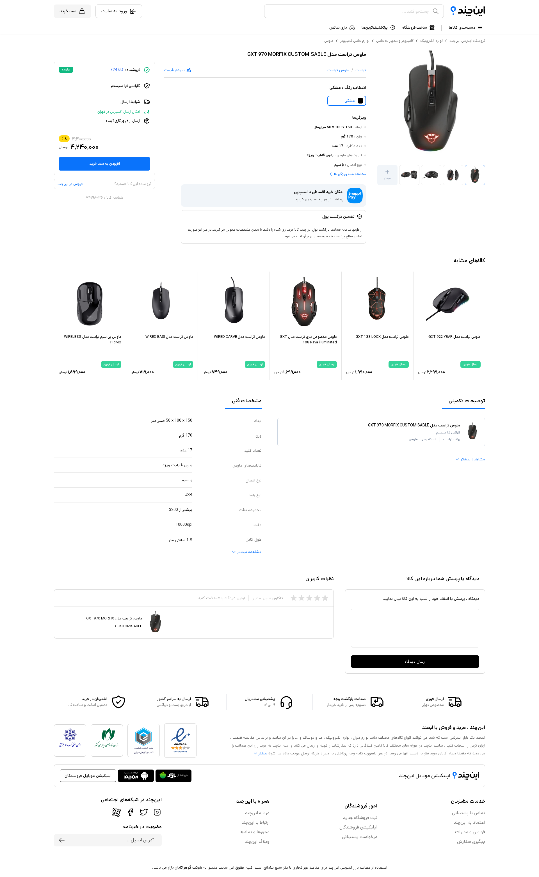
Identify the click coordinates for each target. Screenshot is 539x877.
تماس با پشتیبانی (468, 813)
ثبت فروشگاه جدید (360, 817)
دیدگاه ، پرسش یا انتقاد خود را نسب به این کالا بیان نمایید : (429, 598)
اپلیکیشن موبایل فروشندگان (88, 776)
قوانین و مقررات (470, 832)
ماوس (329, 40)
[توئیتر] (143, 812)
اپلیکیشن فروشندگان (358, 827)
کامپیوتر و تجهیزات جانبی (395, 40)
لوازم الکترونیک (431, 40)
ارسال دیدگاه (415, 661)
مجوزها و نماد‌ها (254, 832)
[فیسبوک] (130, 812)
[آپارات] (116, 812)
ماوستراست (338, 70)
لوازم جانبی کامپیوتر (354, 40)
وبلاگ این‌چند (257, 841)
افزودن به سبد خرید (104, 163)
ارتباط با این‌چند (255, 822)
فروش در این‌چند (70, 184)
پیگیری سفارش (471, 841)
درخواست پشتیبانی (359, 837)
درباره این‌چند (257, 813)
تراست (360, 70)
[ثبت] (61, 840)
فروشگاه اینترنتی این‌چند (467, 40)
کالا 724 (117, 70)
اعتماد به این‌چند (469, 822)
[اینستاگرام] (157, 812)
